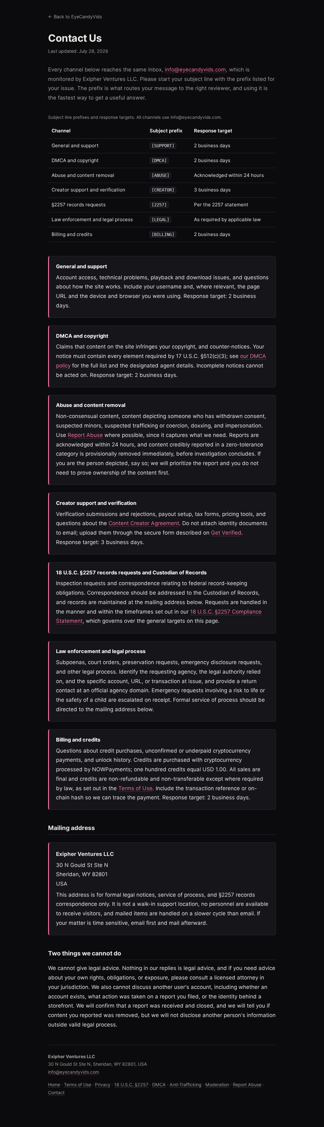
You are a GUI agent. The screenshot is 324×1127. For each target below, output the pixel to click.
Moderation (217, 1084)
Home (54, 1084)
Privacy (102, 1084)
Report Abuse (85, 435)
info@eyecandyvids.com (195, 69)
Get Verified (226, 533)
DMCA (159, 1084)
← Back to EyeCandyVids (75, 16)
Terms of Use (135, 788)
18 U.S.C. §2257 (131, 1084)
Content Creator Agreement (144, 523)
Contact (56, 1092)
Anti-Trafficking (186, 1084)
